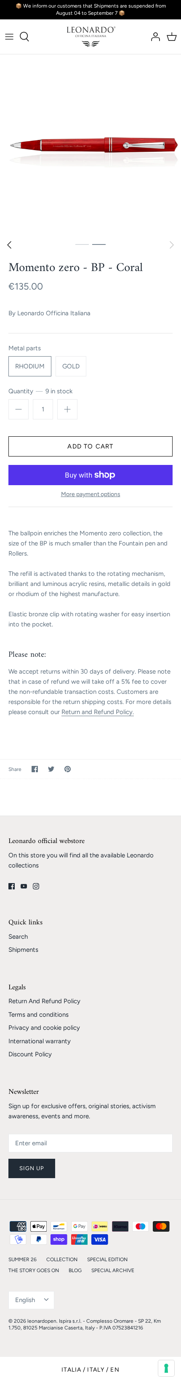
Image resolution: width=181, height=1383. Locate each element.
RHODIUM (30, 366)
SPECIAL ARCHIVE (112, 1270)
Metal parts (24, 348)
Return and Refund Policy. (97, 712)
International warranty (39, 1041)
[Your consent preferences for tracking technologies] (166, 1368)
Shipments (23, 949)
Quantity (40, 391)
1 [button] (82, 244)
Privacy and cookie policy (44, 1027)
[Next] (171, 245)
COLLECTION (61, 1259)
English (25, 1300)
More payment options (90, 494)
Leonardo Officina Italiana (53, 313)
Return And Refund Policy (44, 1001)
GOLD (71, 366)
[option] (90, 145)
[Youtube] (24, 886)
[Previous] (9, 245)
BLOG (75, 1270)
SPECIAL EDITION (107, 1259)
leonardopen (41, 1321)
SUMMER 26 (22, 1259)
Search (18, 936)
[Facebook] (11, 886)
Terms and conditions (38, 1014)
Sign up (31, 1168)
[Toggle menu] (9, 36)
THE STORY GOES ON (33, 1270)
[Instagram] (36, 886)
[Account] (153, 36)
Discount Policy (30, 1054)
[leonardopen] (90, 37)
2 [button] (98, 244)
